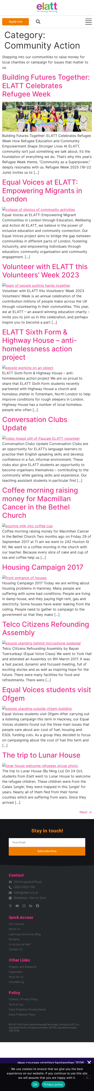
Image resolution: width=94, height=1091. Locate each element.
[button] (38, 22)
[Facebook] (37, 905)
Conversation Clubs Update (34, 423)
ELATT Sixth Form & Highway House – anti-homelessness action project (39, 344)
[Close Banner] (89, 1062)
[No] (87, 1077)
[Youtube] (17, 905)
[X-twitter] (10, 905)
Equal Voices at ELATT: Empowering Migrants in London (42, 190)
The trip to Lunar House (41, 755)
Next (86, 812)
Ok (35, 1084)
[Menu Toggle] (88, 21)
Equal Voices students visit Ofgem (46, 693)
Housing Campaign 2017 (43, 567)
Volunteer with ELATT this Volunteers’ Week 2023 (45, 270)
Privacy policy (53, 1084)
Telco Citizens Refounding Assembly (45, 628)
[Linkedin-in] (30, 905)
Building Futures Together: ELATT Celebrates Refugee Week (46, 85)
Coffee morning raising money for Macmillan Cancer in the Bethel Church (40, 503)
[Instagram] (24, 905)
